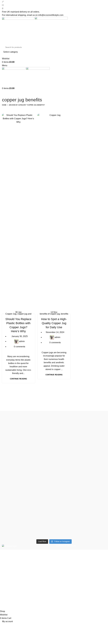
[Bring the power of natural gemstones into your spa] (14, 475)
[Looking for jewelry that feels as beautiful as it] (93, 458)
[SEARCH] (102, 49)
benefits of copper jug (50, 314)
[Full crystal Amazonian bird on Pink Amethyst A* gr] (67, 421)
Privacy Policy (44, 584)
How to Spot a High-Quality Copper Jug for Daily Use (54, 323)
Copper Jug (10, 314)
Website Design (75, 607)
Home (4, 105)
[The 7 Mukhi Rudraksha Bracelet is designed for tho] (40, 466)
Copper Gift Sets (9, 594)
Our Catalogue (81, 604)
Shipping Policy (45, 594)
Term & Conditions (46, 599)
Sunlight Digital (93, 607)
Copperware (8, 584)
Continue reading (18, 379)
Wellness (6, 589)
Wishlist (77, 589)
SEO (63, 607)
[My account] (3, 55)
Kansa (5, 599)
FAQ (76, 594)
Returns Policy (45, 589)
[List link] (81, 563)
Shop (76, 584)
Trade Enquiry (80, 599)
